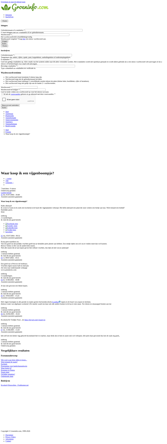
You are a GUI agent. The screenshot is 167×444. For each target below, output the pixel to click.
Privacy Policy (10, 437)
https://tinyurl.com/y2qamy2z (34, 320)
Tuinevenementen (11, 120)
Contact (8, 441)
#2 (2, 236)
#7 (2, 330)
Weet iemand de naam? (9, 362)
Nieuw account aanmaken (10, 105)
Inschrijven (9, 17)
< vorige (8, 179)
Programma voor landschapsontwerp (14, 366)
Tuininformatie (10, 118)
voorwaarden (15, 94)
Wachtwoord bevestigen (10, 90)
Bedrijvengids (10, 126)
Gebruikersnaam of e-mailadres (13, 30)
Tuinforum (9, 114)
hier (24, 39)
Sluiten (4, 43)
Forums (8, 132)
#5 (2, 296)
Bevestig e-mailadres (9, 66)
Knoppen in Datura (8, 370)
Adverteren (9, 439)
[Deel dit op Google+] (11, 226)
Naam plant (5, 372)
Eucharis (4, 364)
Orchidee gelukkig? (8, 374)
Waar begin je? (6, 368)
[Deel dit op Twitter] (10, 230)
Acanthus (55, 302)
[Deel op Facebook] (11, 224)
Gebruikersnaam (7, 55)
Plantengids (9, 116)
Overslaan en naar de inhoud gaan (13, 2)
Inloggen (8, 15)
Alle (7, 181)
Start (7, 112)
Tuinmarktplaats (11, 124)
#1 (2, 195)
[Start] (25, 11)
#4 (2, 280)
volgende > (9, 183)
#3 (2, 258)
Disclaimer (9, 435)
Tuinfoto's (9, 122)
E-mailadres (6, 59)
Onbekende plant (7, 376)
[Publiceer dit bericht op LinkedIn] (11, 228)
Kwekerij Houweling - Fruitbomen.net (15, 385)
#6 (2, 314)
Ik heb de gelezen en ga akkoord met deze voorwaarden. (29, 94)
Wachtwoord (6, 35)
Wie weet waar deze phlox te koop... (14, 360)
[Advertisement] (83, 153)
